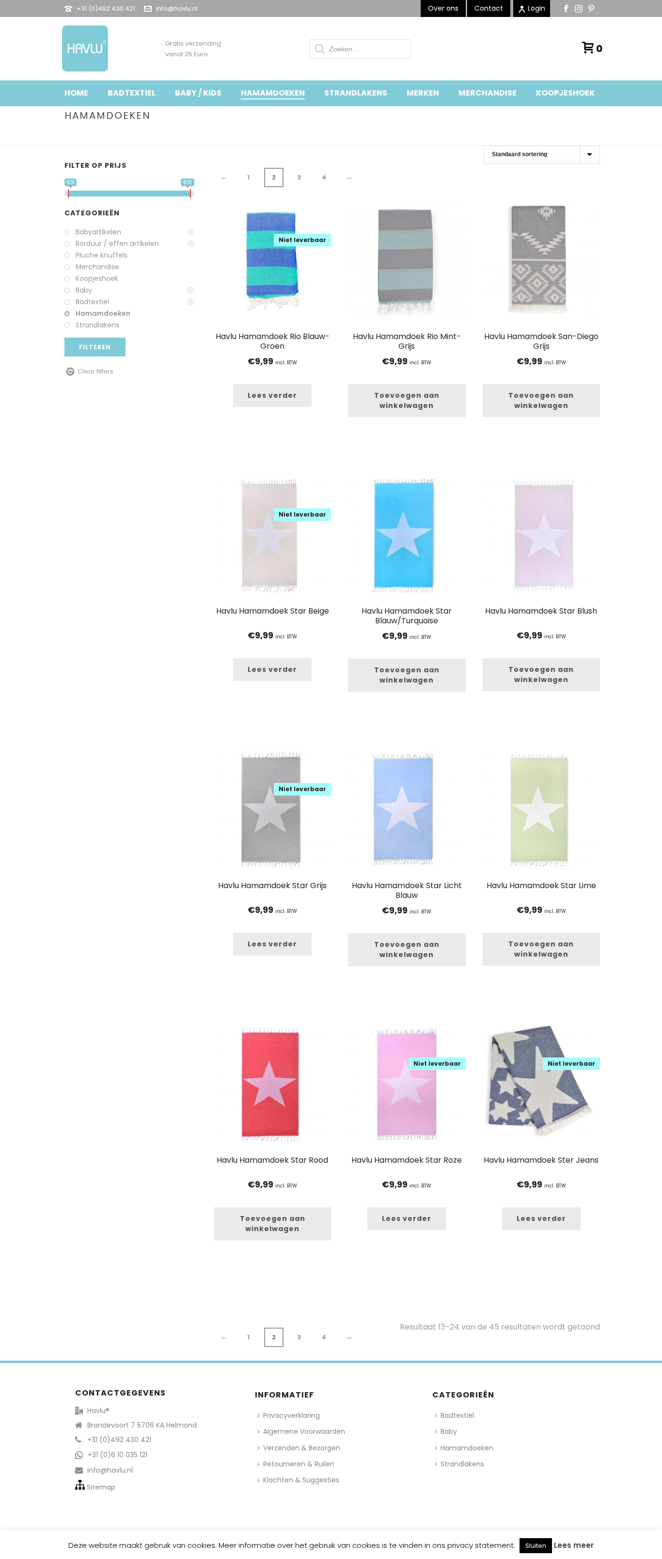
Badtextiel (132, 92)
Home (76, 92)
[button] (406, 400)
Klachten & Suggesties (301, 1480)
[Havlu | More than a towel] (81, 48)
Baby (449, 1431)
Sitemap (101, 1487)
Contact (488, 8)
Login (536, 8)
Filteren (95, 347)
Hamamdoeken (273, 92)
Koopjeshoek (565, 92)
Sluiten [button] (535, 1545)
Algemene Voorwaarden (304, 1431)
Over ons (443, 8)
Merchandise (487, 92)
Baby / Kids (198, 92)
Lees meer (574, 1545)
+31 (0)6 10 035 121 (117, 1455)
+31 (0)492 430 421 (106, 8)
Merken (423, 92)
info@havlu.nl (177, 8)
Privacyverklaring (291, 1415)
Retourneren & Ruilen (298, 1464)
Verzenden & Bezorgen (301, 1448)
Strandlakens (355, 92)
